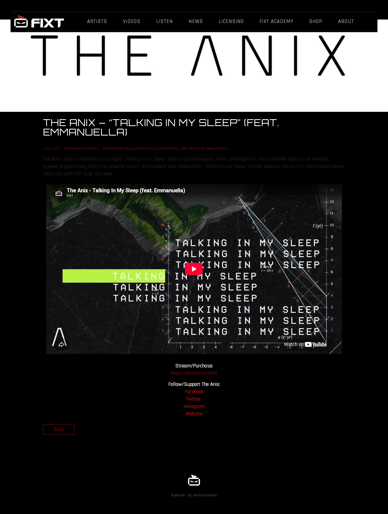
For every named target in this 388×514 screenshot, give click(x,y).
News (196, 21)
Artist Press (90, 148)
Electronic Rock (146, 148)
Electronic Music (121, 148)
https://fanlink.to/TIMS (194, 373)
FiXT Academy (276, 21)
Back (59, 429)
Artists (97, 21)
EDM (105, 148)
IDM (183, 148)
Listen (164, 21)
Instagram (194, 406)
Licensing (231, 21)
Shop (315, 21)
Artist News (72, 148)
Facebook (194, 391)
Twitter (193, 399)
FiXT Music (171, 148)
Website (194, 413)
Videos (131, 21)
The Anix (222, 148)
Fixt (160, 148)
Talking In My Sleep (201, 148)
